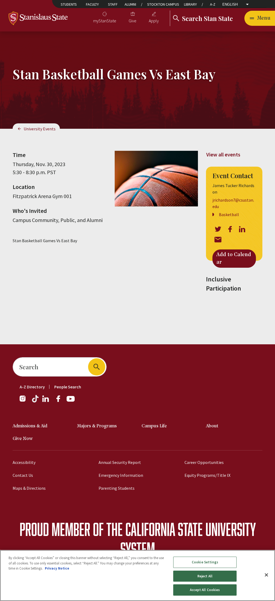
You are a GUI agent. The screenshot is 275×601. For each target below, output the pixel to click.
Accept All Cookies (205, 590)
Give (132, 20)
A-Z (212, 4)
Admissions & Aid (30, 426)
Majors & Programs (97, 426)
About (212, 426)
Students (69, 4)
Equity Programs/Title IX (207, 475)
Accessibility (24, 462)
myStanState (104, 20)
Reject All (204, 576)
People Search (67, 386)
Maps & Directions (29, 488)
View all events (223, 154)
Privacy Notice (57, 568)
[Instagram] (25, 401)
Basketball (229, 214)
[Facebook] (60, 401)
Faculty (92, 4)
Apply (154, 20)
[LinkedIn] (46, 401)
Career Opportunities (204, 462)
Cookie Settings (205, 562)
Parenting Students (117, 488)
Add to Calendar (233, 258)
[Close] (266, 575)
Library (190, 4)
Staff (113, 4)
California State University (190, 529)
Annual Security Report (120, 462)
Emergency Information (121, 475)
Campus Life (154, 426)
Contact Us (23, 475)
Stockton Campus (163, 4)
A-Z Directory (32, 386)
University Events (40, 128)
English (230, 4)
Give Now (23, 438)
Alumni (130, 4)
